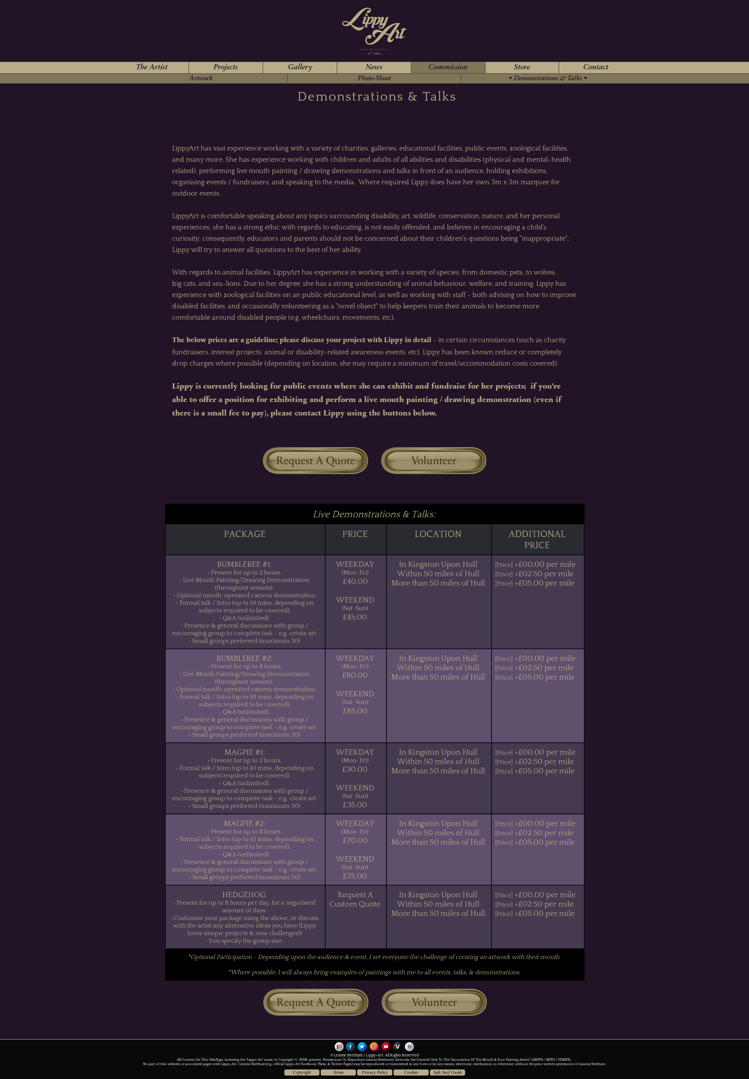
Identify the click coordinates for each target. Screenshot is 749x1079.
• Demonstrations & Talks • (548, 78)
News (374, 68)
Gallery (300, 68)
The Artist (152, 68)
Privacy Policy (375, 1072)
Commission (448, 68)
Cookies (411, 1072)
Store (522, 68)
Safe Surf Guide (447, 1072)
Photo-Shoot (374, 78)
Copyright (302, 1072)
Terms (338, 1072)
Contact (596, 68)
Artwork (201, 78)
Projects (226, 68)
